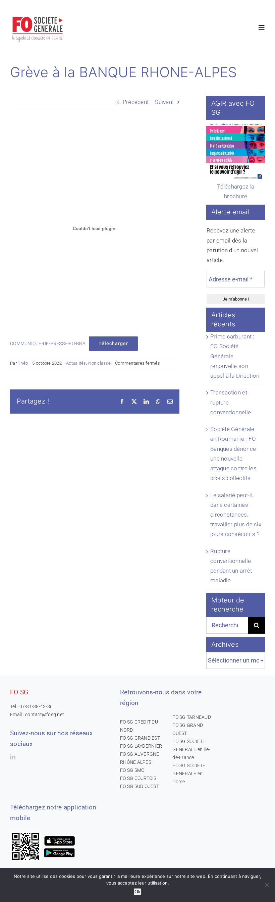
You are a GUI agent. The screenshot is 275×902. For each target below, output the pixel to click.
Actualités (76, 363)
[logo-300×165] (38, 15)
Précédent (136, 102)
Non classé (99, 363)
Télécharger (113, 343)
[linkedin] (12, 756)
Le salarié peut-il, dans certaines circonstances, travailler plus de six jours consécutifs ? (235, 515)
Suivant (164, 102)
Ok (137, 891)
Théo (23, 363)
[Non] (266, 885)
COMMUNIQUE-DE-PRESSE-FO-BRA (48, 343)
